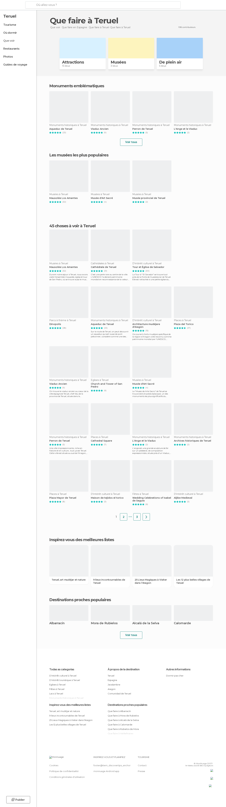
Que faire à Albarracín (119, 711)
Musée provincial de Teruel (148, 198)
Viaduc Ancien (100, 129)
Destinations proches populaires (80, 600)
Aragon (111, 689)
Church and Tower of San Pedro (106, 385)
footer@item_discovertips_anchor (112, 765)
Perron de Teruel (142, 129)
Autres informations (178, 669)
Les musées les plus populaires (78, 155)
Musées (118, 62)
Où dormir (10, 32)
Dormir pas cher (174, 675)
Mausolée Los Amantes (63, 198)
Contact (142, 765)
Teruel (111, 675)
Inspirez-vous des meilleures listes (70, 704)
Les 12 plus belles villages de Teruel (193, 581)
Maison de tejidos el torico (107, 497)
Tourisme (9, 24)
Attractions (73, 62)
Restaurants (11, 48)
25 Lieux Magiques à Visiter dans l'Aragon (151, 581)
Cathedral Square (101, 440)
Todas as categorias (61, 669)
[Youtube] (210, 758)
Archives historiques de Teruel (192, 440)
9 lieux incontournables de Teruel (109, 581)
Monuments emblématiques (76, 85)
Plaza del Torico (184, 324)
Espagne (112, 680)
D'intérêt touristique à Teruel (64, 680)
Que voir (9, 40)
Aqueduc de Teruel (60, 129)
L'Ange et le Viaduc (185, 129)
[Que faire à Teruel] (146, 517)
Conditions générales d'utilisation (67, 777)
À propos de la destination (123, 669)
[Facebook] (194, 758)
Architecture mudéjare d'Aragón (146, 325)
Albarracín (57, 623)
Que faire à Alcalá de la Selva (123, 720)
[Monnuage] (12, 5)
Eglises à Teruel (57, 684)
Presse (141, 771)
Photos (8, 56)
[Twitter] (199, 758)
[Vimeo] (205, 758)
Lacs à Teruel (56, 693)
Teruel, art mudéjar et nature (69, 579)
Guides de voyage (15, 64)
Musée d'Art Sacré (102, 198)
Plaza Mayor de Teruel (62, 497)
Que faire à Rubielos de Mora (123, 729)
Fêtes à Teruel (56, 689)
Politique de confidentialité (64, 771)
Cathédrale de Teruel (103, 267)
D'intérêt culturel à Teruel (62, 675)
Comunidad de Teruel (119, 693)
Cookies (53, 765)
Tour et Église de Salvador (148, 267)
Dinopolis (55, 324)
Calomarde (182, 623)
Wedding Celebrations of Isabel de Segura (151, 499)
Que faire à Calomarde (120, 724)
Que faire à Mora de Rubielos (123, 715)
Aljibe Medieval (183, 497)
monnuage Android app (106, 771)
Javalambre (114, 684)
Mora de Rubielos (104, 623)
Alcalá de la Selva (145, 623)
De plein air (170, 62)
